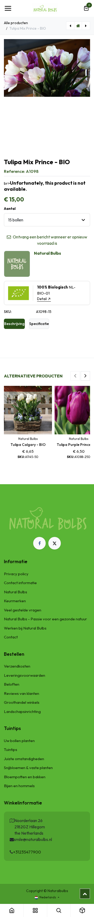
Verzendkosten (17, 666)
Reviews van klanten (21, 693)
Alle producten (16, 22)
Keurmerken (15, 600)
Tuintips (10, 749)
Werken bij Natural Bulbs (25, 628)
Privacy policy (16, 573)
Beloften (11, 684)
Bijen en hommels (19, 785)
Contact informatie (20, 582)
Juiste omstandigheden (24, 758)
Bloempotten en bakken (24, 776)
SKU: (8, 311)
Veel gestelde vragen (22, 609)
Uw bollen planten (19, 740)
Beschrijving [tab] (14, 323)
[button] (75, 376)
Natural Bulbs (15, 591)
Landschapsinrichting (22, 711)
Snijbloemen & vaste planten (28, 767)
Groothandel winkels (21, 702)
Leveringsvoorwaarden (24, 675)
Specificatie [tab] (39, 323)
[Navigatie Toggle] (8, 8)
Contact (11, 637)
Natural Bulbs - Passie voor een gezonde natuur (45, 618)
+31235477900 (27, 852)
